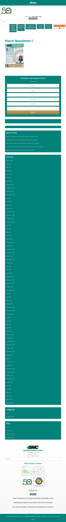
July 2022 (8, 266)
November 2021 (10, 283)
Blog (7, 413)
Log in (7, 427)
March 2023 (9, 239)
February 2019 (10, 362)
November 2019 (10, 345)
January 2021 (9, 304)
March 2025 (9, 181)
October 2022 (9, 256)
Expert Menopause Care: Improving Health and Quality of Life (22, 136)
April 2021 (8, 297)
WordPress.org (10, 437)
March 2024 (9, 208)
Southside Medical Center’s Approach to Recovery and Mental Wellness (24, 146)
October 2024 (9, 191)
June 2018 (8, 389)
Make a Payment (58, 25)
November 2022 (10, 252)
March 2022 (9, 273)
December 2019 (10, 341)
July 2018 (8, 385)
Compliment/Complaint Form (13, 28)
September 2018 (10, 379)
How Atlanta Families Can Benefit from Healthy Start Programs (22, 143)
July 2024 (8, 198)
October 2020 (9, 314)
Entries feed (9, 430)
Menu (33, 2)
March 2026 (9, 174)
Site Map (50, 516)
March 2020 (9, 331)
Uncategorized (10, 416)
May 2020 (8, 324)
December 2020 (10, 307)
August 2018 (9, 382)
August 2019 (9, 355)
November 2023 (10, 215)
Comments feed (10, 434)
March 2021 (9, 300)
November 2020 (10, 310)
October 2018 (9, 375)
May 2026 (8, 167)
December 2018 (10, 368)
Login (1, 33)
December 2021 (10, 280)
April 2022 (8, 269)
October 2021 (9, 287)
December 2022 (10, 249)
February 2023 (10, 242)
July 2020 (8, 317)
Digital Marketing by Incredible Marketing (35, 516)
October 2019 (9, 348)
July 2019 (8, 358)
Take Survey (40, 26)
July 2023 (8, 225)
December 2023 (10, 212)
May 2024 (8, 205)
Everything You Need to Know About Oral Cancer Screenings (22, 140)
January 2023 (9, 246)
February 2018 (10, 403)
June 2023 (8, 229)
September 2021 (10, 290)
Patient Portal (48, 26)
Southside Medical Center (6, 11)
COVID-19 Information (31, 26)
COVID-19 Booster (21, 27)
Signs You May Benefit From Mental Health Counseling (20, 150)
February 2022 (10, 276)
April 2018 (8, 396)
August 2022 (9, 263)
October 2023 (9, 218)
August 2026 (9, 160)
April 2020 (8, 327)
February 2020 (10, 334)
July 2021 (8, 293)
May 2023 (8, 232)
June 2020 (8, 321)
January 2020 (9, 338)
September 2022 (10, 259)
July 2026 (8, 164)
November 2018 (10, 372)
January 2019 (9, 365)
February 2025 (10, 184)
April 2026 (8, 171)
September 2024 (10, 194)
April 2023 (8, 235)
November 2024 (10, 188)
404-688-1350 (33, 17)
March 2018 (9, 399)
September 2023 (10, 222)
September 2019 (10, 351)
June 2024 (8, 201)
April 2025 (8, 177)
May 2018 (8, 392)
